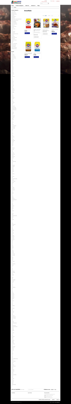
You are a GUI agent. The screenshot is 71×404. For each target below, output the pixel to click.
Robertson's (12, 294)
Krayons (12, 213)
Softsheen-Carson (13, 325)
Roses (12, 299)
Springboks (12, 330)
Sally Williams (13, 305)
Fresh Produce (13, 32)
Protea (12, 284)
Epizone (12, 144)
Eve (11, 146)
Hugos (12, 183)
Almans (12, 66)
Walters (12, 368)
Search (53, 399)
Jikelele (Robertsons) (13, 199)
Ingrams (12, 193)
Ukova (12, 356)
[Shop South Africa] (16, 2)
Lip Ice (12, 218)
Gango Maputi (13, 165)
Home (12, 7)
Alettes (12, 60)
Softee (12, 324)
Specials (12, 41)
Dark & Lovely (13, 128)
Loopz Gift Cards (13, 224)
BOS (12, 93)
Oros (12, 266)
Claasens (12, 119)
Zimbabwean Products (14, 48)
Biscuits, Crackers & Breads (14, 20)
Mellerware (12, 235)
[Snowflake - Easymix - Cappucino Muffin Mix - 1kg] (46, 23)
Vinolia (12, 363)
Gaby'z (12, 162)
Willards (12, 372)
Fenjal (12, 151)
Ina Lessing (12, 187)
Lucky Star (12, 225)
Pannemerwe (13, 271)
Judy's (12, 203)
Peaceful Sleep (13, 272)
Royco (12, 303)
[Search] (48, 3)
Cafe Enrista (12, 102)
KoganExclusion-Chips (14, 37)
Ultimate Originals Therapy (14, 358)
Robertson (12, 293)
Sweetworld (12, 340)
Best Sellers (12, 15)
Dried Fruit (12, 27)
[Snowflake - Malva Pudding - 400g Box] (55, 23)
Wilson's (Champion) (13, 374)
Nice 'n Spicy (13, 261)
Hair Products (13, 36)
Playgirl (12, 277)
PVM (12, 289)
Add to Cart (27, 33)
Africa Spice (12, 54)
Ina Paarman (12, 188)
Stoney (12, 335)
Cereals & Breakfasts (14, 22)
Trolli (12, 352)
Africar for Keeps (13, 56)
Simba (12, 319)
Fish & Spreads (13, 31)
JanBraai (12, 197)
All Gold (12, 61)
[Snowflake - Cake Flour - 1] (28, 23)
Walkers (12, 367)
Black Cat (12, 91)
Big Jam (12, 86)
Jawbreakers (13, 198)
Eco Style (12, 139)
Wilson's (12, 373)
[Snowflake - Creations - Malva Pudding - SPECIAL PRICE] (37, 23)
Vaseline (12, 362)
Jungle (12, 204)
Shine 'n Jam (12, 315)
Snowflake (12, 321)
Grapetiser (12, 171)
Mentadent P (12, 236)
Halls (12, 172)
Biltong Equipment (13, 16)
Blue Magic (12, 92)
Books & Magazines (13, 21)
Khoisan (12, 208)
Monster (12, 246)
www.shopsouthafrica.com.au (49, 397)
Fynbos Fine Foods (13, 161)
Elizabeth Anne (13, 140)
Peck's (12, 273)
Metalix (12, 240)
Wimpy (12, 377)
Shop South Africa (15, 402)
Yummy (12, 383)
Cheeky (12, 114)
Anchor (12, 71)
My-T (12, 256)
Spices (12, 42)
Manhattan (12, 230)
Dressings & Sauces (13, 26)
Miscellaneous (13, 38)
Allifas (12, 65)
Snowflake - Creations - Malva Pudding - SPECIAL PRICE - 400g (37, 30)
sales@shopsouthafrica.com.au (49, 396)
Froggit (12, 160)
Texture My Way (13, 346)
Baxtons (12, 82)
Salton (12, 309)
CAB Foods (12, 98)
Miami (12, 241)
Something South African (14, 326)
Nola (12, 262)
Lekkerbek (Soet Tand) (14, 215)
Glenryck (12, 167)
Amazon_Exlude (13, 11)
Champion (12, 112)
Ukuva (12, 357)
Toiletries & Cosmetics (14, 47)
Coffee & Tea (12, 25)
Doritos (12, 135)
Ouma (12, 268)
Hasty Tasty (12, 176)
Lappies (12, 214)
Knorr (12, 209)
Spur (12, 331)
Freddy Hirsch (13, 156)
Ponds (12, 278)
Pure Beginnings (13, 287)
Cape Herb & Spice (13, 107)
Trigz (12, 351)
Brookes (12, 96)
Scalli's (12, 310)
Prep (12, 283)
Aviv (12, 77)
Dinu (12, 134)
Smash (12, 320)
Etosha (12, 145)
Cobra (12, 123)
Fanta (12, 150)
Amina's (12, 70)
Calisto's (12, 103)
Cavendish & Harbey (13, 108)
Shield (12, 314)
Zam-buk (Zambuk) (13, 384)
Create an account (44, 1)
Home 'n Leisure (13, 181)
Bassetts (12, 81)
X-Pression (12, 378)
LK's (12, 220)
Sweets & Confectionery (14, 43)
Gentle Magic (13, 166)
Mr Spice (12, 250)
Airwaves (12, 59)
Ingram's (12, 192)
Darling (12, 129)
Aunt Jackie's (13, 76)
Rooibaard (12, 298)
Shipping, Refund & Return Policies (44, 399)
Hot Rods (12, 182)
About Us (58, 399)
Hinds (12, 177)
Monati (12, 245)
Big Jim (12, 87)
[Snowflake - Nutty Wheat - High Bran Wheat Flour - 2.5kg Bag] (28, 46)
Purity (12, 288)
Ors (11, 267)
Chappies (12, 113)
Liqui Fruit (12, 219)
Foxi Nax (12, 155)
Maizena (12, 229)
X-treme (12, 379)
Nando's (12, 257)
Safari (12, 304)
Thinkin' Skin (12, 347)
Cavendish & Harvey (13, 109)
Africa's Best (13, 55)
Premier (12, 282)
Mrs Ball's (12, 252)
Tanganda (12, 342)
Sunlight (12, 337)
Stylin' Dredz (12, 336)
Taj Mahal (12, 341)
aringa (12, 75)
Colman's (12, 124)
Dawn (12, 130)
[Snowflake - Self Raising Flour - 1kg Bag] (37, 46)
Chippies (12, 118)
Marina (12, 231)
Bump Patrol (12, 97)
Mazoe (12, 234)
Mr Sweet (12, 251)
